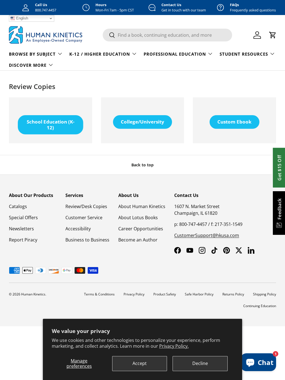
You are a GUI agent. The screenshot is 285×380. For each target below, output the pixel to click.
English (21, 18)
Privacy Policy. (174, 346)
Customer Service (83, 217)
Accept (139, 363)
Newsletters (21, 229)
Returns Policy (233, 294)
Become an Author (138, 240)
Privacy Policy (134, 294)
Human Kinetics (33, 294)
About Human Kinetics (141, 206)
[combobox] (167, 35)
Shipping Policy (264, 294)
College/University (142, 122)
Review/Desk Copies (86, 206)
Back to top (142, 164)
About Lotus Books (138, 217)
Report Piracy (23, 240)
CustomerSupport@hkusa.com (206, 235)
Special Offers (23, 217)
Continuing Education (259, 305)
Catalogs (18, 206)
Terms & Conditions (99, 294)
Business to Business (87, 240)
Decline (200, 363)
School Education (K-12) (50, 124)
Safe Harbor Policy (199, 294)
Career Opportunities (140, 229)
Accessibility (78, 229)
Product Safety (164, 294)
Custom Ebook (234, 122)
